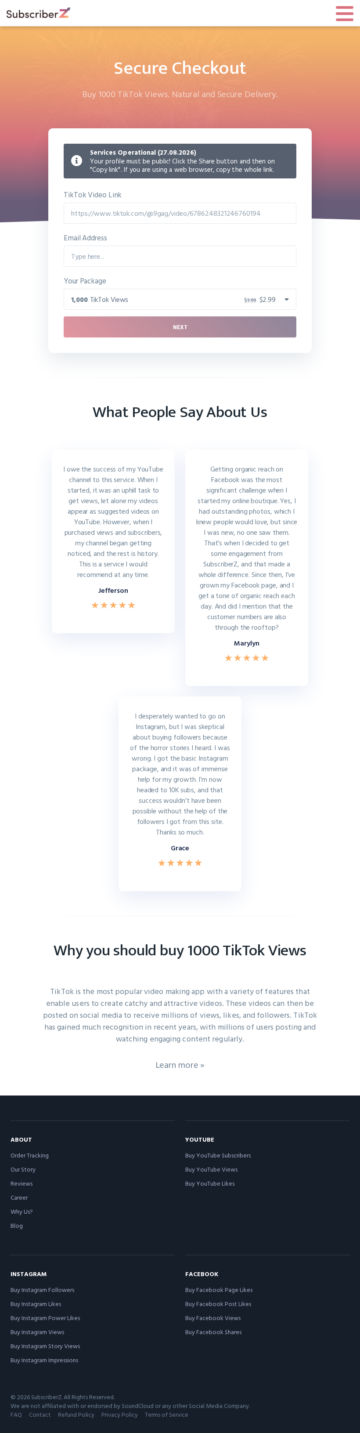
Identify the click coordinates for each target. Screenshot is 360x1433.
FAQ (16, 1414)
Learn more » (180, 1064)
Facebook (201, 1273)
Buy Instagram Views (37, 1331)
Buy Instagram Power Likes (45, 1317)
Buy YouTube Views (211, 1169)
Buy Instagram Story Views (45, 1345)
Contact (40, 1414)
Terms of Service (166, 1414)
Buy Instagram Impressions (44, 1359)
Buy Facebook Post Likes (218, 1303)
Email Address (85, 237)
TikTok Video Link (93, 194)
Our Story (23, 1169)
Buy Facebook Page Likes (218, 1289)
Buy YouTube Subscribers (218, 1155)
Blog (17, 1225)
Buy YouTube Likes (209, 1183)
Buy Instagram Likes (36, 1303)
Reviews (21, 1183)
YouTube (199, 1139)
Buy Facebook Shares (213, 1331)
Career (19, 1197)
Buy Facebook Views (213, 1317)
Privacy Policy (119, 1414)
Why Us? (22, 1211)
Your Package (85, 280)
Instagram (29, 1273)
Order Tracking (30, 1155)
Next (180, 327)
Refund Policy (76, 1414)
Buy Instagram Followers (42, 1289)
